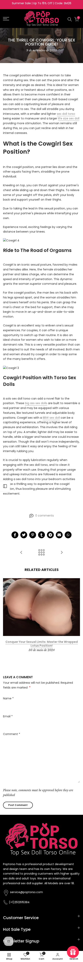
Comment (11, 734)
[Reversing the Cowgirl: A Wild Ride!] (62, 552)
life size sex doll (68, 118)
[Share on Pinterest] (32, 534)
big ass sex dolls (36, 403)
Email (8, 716)
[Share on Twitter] (23, 534)
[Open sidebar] (5, 486)
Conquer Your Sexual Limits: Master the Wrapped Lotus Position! (41, 644)
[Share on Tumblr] (41, 534)
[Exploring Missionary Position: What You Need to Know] (21, 552)
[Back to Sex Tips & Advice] (41, 552)
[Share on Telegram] (50, 534)
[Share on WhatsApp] (68, 534)
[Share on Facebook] (14, 534)
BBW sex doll (51, 418)
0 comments (44, 516)
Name (8, 698)
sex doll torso (66, 114)
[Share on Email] (59, 534)
